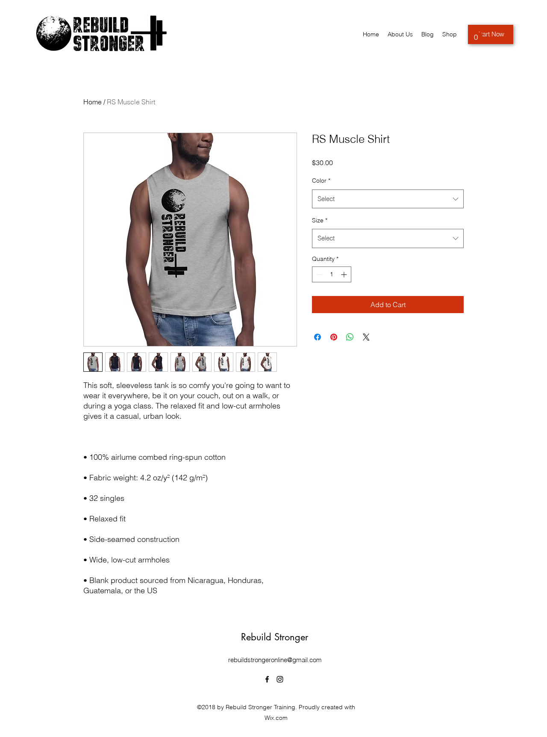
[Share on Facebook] (317, 337)
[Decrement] (318, 274)
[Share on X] (366, 337)
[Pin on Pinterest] (334, 337)
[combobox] (388, 198)
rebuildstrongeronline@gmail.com (275, 660)
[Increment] (344, 274)
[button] (475, 34)
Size (319, 220)
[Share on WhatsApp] (350, 337)
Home (92, 102)
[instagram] (280, 679)
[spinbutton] (331, 274)
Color (321, 180)
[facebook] (267, 679)
